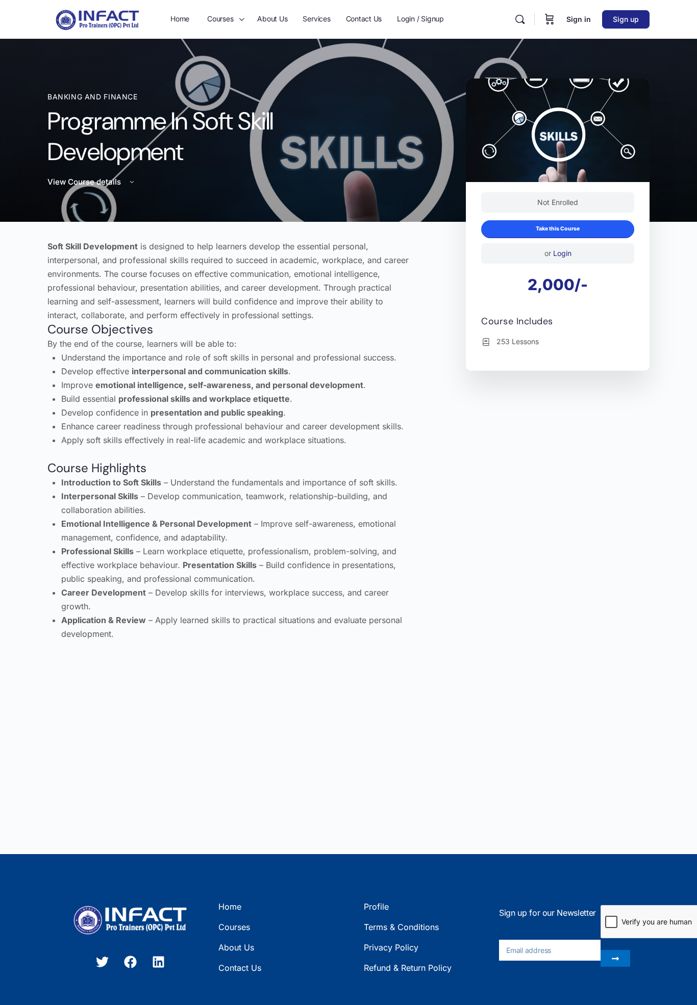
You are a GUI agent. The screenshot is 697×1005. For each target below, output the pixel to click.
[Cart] (549, 19)
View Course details (85, 182)
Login (562, 253)
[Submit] (615, 958)
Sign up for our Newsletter (547, 913)
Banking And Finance (92, 96)
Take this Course (558, 228)
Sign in (578, 19)
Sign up (626, 19)
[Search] (520, 19)
